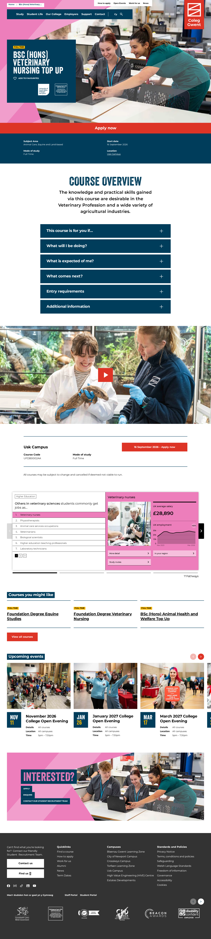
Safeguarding (165, 861)
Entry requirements (65, 292)
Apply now (105, 128)
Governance (164, 876)
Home (11, 4)
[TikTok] (21, 885)
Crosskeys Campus (118, 861)
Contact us (26, 863)
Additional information (68, 307)
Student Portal (88, 895)
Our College (53, 14)
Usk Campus (114, 154)
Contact (100, 14)
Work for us (134, 3)
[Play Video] (105, 375)
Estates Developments (121, 880)
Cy (115, 14)
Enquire (27, 795)
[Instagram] (15, 885)
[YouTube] (34, 885)
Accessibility (164, 880)
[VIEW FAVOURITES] (189, 934)
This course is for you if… (69, 231)
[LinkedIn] (28, 885)
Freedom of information (172, 871)
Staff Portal (71, 895)
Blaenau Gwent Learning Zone (126, 852)
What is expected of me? (70, 261)
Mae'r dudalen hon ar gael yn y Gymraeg (30, 895)
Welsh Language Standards (174, 866)
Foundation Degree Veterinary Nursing (103, 616)
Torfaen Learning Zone (121, 866)
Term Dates (64, 876)
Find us (23, 874)
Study (20, 14)
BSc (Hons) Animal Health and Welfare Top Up (169, 616)
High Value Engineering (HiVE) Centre (130, 876)
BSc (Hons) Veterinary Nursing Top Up (31, 4)
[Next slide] (201, 657)
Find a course (65, 852)
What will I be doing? (66, 246)
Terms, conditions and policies (175, 857)
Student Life (35, 14)
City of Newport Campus (122, 857)
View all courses (22, 637)
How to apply (104, 3)
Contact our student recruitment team (45, 801)
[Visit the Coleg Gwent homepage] (194, 14)
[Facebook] (8, 885)
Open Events (120, 3)
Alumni (61, 866)
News (145, 3)
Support (86, 14)
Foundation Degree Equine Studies (32, 616)
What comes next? (64, 276)
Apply (26, 789)
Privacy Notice (166, 852)
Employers (71, 14)
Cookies (162, 885)
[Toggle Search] (121, 14)
